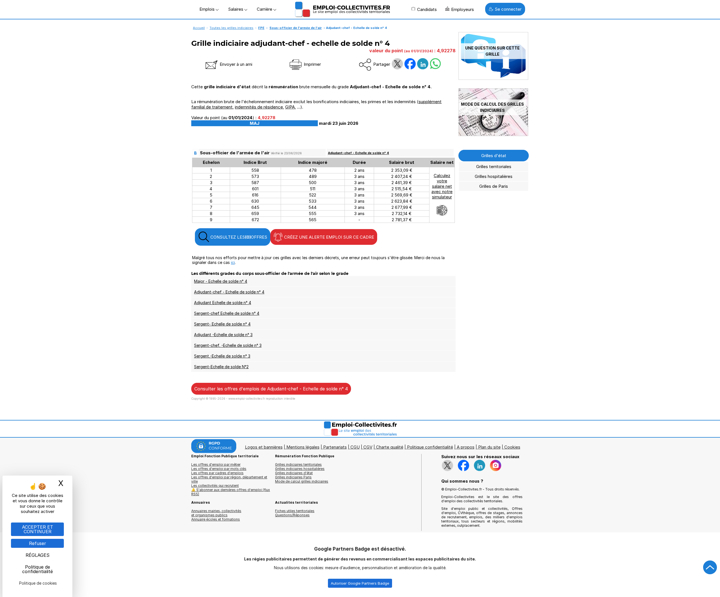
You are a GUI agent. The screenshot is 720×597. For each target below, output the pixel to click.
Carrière (265, 9)
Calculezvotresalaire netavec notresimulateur (442, 186)
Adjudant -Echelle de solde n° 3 (223, 334)
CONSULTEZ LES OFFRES (238, 237)
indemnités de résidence (259, 107)
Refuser (37, 543)
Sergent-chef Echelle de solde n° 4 (226, 313)
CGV (367, 447)
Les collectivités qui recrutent (215, 485)
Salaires (236, 9)
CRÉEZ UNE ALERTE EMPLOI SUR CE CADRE (328, 237)
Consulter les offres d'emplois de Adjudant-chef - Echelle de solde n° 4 (271, 389)
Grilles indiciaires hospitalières (300, 469)
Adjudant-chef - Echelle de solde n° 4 (358, 153)
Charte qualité (389, 447)
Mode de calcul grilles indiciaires (301, 481)
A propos (465, 447)
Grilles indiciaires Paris (293, 477)
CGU (355, 447)
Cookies (512, 447)
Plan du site (489, 447)
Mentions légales (303, 447)
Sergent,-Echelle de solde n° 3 (222, 356)
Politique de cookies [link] (38, 583)
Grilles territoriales (493, 166)
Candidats (427, 9)
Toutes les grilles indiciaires (231, 28)
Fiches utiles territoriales (294, 511)
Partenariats (335, 447)
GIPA (290, 107)
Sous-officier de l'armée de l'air (295, 28)
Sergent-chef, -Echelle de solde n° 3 (228, 345)
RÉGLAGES (38, 555)
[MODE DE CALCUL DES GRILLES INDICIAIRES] (493, 134)
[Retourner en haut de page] (710, 567)
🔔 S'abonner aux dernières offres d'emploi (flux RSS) (230, 492)
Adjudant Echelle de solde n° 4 (222, 302)
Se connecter (508, 9)
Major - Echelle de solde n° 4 (220, 281)
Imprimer (312, 64)
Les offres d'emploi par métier (215, 464)
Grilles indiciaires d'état (294, 473)
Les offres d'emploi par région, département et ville (229, 479)
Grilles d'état (493, 155)
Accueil (199, 28)
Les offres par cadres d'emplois (217, 473)
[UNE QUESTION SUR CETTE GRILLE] (493, 78)
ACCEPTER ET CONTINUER (37, 529)
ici (233, 262)
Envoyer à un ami (235, 64)
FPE (261, 28)
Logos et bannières (264, 447)
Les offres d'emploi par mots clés (218, 469)
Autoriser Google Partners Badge (360, 583)
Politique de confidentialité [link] (37, 569)
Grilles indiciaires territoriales (298, 464)
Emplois (207, 9)
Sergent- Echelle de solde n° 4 (222, 324)
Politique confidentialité (430, 447)
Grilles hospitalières (493, 176)
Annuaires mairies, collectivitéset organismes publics (216, 513)
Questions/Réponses (292, 515)
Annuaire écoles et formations (215, 519)
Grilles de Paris (493, 186)
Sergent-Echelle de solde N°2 (221, 366)
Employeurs (462, 9)
